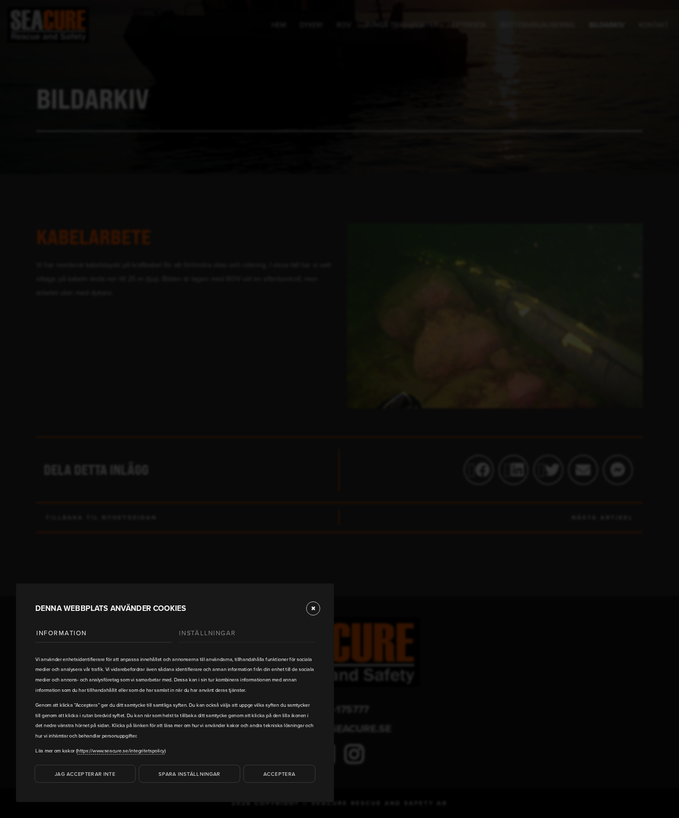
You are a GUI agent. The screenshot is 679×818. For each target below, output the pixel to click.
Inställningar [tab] (207, 632)
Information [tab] (61, 632)
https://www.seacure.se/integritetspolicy (121, 750)
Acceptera (279, 773)
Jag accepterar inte (85, 773)
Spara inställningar (189, 773)
